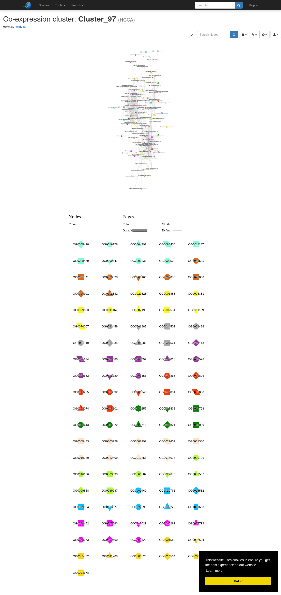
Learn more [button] (214, 570)
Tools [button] (59, 5)
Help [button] (252, 5)
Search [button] (76, 5)
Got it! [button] (238, 581)
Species (44, 5)
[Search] (239, 5)
